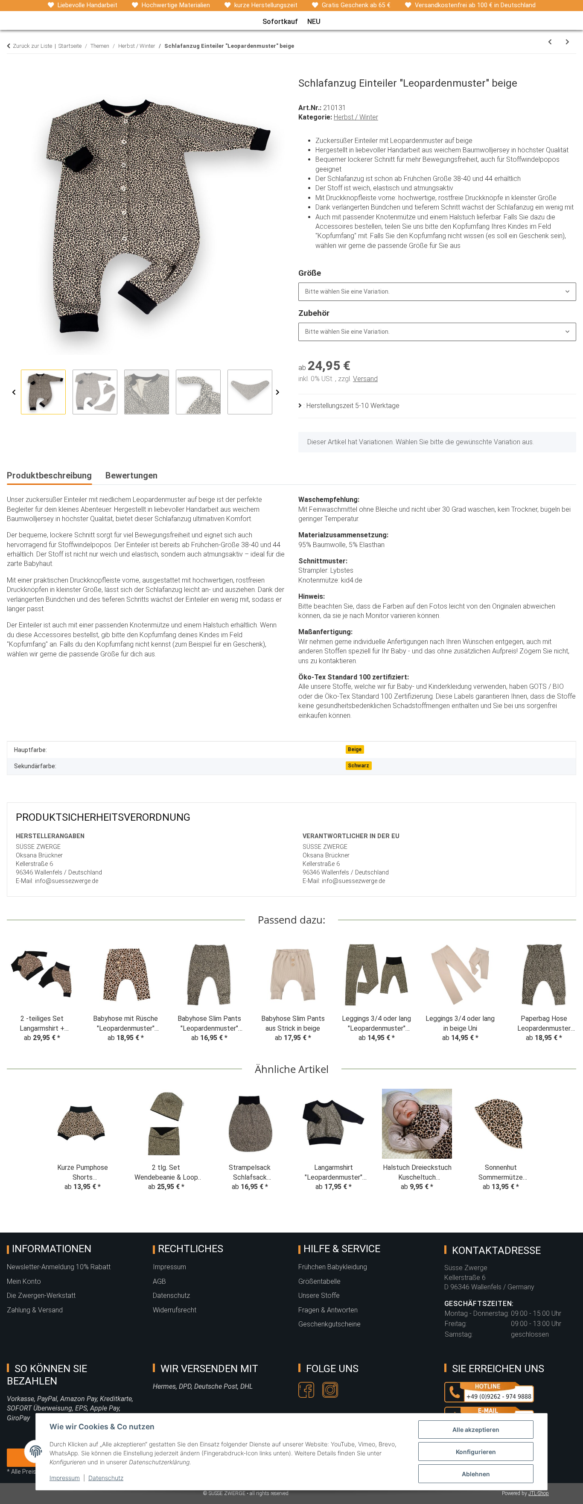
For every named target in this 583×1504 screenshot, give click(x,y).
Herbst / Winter (356, 117)
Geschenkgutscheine (329, 1324)
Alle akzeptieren (475, 1429)
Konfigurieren (476, 1451)
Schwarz (358, 766)
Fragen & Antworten (328, 1310)
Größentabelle (319, 1281)
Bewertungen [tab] (131, 475)
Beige (354, 749)
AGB (159, 1281)
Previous (14, 392)
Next (278, 392)
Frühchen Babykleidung (332, 1267)
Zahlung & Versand (35, 1310)
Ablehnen (476, 1474)
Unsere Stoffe (319, 1295)
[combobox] (437, 292)
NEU (314, 21)
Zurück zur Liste (32, 46)
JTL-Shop (538, 1493)
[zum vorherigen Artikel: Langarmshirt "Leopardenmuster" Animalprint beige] (550, 42)
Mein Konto (24, 1281)
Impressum (65, 1477)
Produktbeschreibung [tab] (49, 475)
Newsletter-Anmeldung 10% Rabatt (59, 1267)
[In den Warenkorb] (13, 72)
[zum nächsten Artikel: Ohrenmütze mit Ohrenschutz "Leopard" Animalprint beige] (567, 42)
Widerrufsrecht (174, 1310)
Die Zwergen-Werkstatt (41, 1295)
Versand (365, 379)
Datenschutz (105, 1477)
